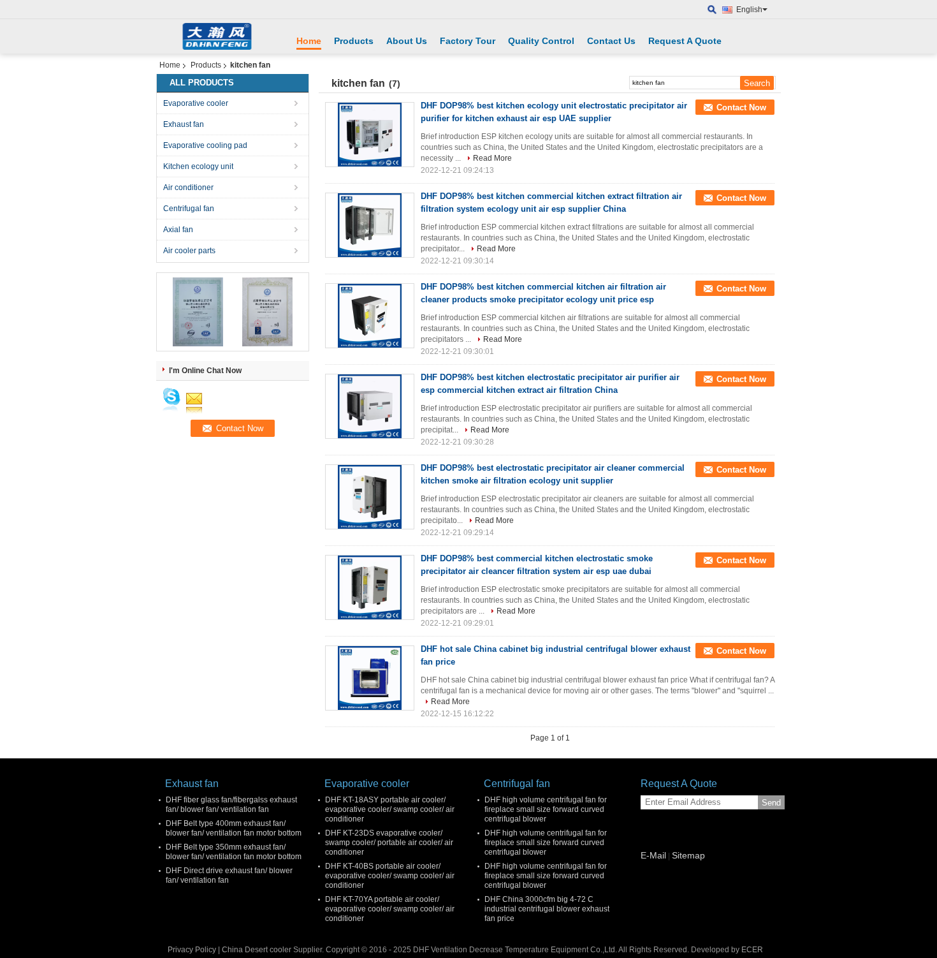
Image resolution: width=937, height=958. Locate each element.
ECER (752, 949)
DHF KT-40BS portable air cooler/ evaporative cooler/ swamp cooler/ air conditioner (389, 876)
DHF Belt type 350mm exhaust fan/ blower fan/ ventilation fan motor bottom (233, 852)
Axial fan (178, 229)
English (749, 9)
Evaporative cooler (195, 103)
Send (771, 802)
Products (354, 41)
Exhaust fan (183, 124)
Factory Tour (467, 41)
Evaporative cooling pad (205, 145)
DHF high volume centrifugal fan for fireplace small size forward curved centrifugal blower (545, 809)
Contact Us (611, 41)
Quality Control (541, 41)
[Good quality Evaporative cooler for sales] (198, 311)
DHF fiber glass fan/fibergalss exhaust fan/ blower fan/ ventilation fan (231, 804)
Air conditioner (188, 187)
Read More (492, 158)
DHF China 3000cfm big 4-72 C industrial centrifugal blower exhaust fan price (546, 909)
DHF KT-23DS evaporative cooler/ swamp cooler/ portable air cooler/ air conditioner (389, 843)
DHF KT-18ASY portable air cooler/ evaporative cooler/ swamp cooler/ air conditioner (389, 809)
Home (308, 41)
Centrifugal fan (188, 208)
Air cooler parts (189, 250)
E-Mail (653, 855)
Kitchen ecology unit (198, 166)
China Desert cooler (256, 949)
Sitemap (688, 855)
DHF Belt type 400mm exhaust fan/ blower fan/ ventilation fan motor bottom (233, 828)
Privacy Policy (192, 949)
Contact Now (741, 107)
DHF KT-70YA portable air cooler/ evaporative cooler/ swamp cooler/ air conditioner (389, 909)
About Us (406, 41)
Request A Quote (685, 41)
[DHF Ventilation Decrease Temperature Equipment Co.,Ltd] (712, 9)
